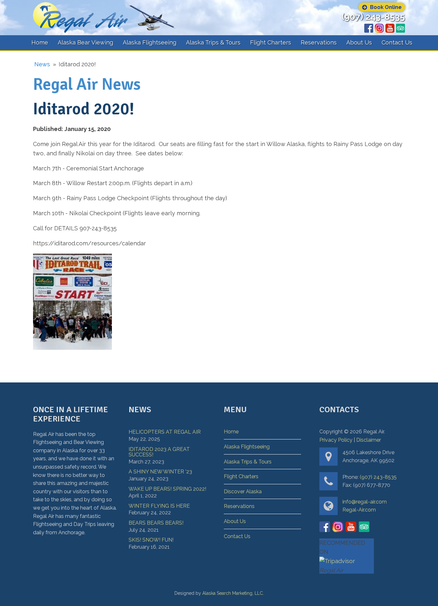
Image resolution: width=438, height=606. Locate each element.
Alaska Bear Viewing (85, 42)
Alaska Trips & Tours (213, 42)
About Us (359, 42)
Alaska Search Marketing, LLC (232, 593)
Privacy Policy (335, 440)
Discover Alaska (243, 491)
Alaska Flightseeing (149, 42)
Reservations (319, 42)
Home (39, 42)
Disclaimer (368, 440)
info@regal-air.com (364, 502)
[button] (381, 7)
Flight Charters (270, 42)
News (42, 64)
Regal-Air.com (359, 510)
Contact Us (397, 42)
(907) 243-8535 (373, 16)
